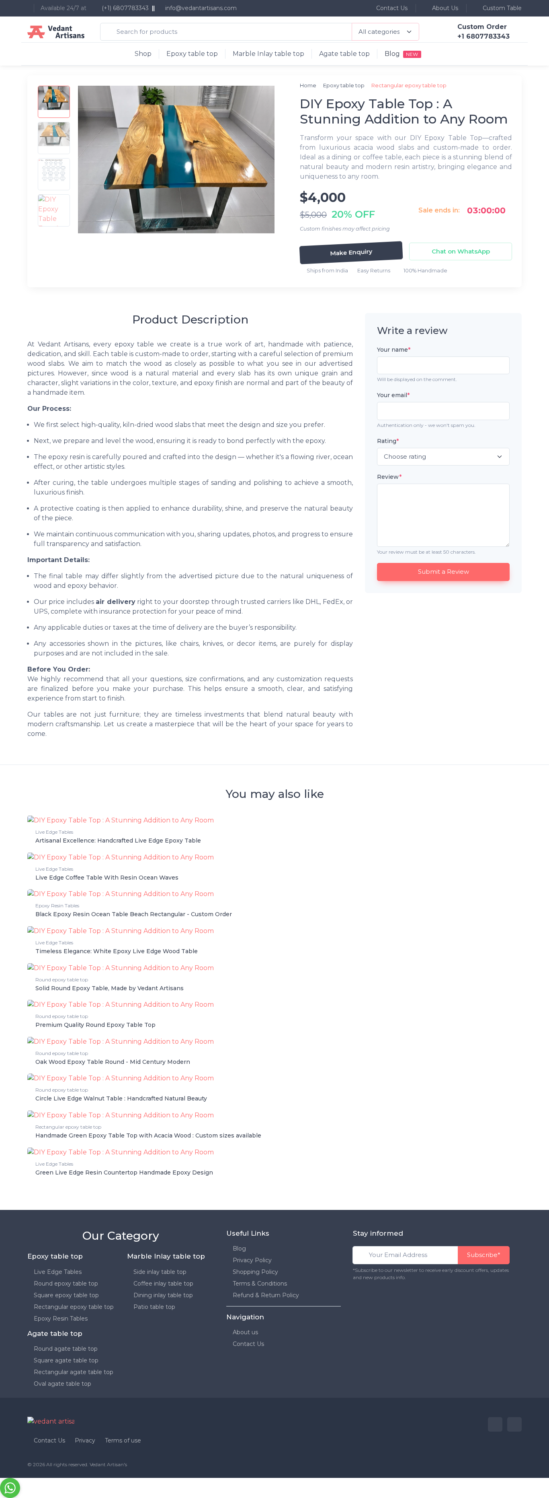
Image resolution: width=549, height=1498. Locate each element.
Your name (393, 349)
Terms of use (123, 1440)
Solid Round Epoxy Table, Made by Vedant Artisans (109, 988)
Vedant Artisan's (108, 1464)
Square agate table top (66, 1360)
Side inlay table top (159, 1271)
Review (389, 477)
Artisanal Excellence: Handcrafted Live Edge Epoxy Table (118, 840)
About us (245, 1332)
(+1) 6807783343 (124, 8)
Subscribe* (483, 1255)
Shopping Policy (255, 1271)
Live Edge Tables (54, 832)
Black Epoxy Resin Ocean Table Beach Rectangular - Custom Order (133, 914)
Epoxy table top (192, 54)
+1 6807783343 (483, 36)
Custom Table (501, 8)
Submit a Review (443, 572)
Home (308, 85)
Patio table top (154, 1306)
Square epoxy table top (66, 1295)
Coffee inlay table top (163, 1283)
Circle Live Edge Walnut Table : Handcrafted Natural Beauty (121, 1098)
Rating (388, 441)
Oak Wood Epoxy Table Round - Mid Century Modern (112, 1061)
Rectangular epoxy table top (68, 1127)
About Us (444, 8)
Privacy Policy (252, 1260)
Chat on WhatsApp (461, 251)
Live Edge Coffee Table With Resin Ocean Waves (106, 877)
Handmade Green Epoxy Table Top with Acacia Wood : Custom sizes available (148, 1135)
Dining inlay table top (163, 1295)
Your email (393, 395)
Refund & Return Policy (266, 1295)
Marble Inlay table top (268, 54)
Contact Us (391, 8)
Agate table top (344, 54)
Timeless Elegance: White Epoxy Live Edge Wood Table (116, 951)
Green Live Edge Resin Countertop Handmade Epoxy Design (124, 1172)
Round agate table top (66, 1348)
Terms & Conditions (260, 1283)
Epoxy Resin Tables (57, 906)
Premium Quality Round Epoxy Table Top (95, 1024)
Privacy (85, 1440)
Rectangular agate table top (73, 1372)
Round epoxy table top (61, 980)
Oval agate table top (62, 1383)
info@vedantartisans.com (201, 8)
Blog (239, 1248)
